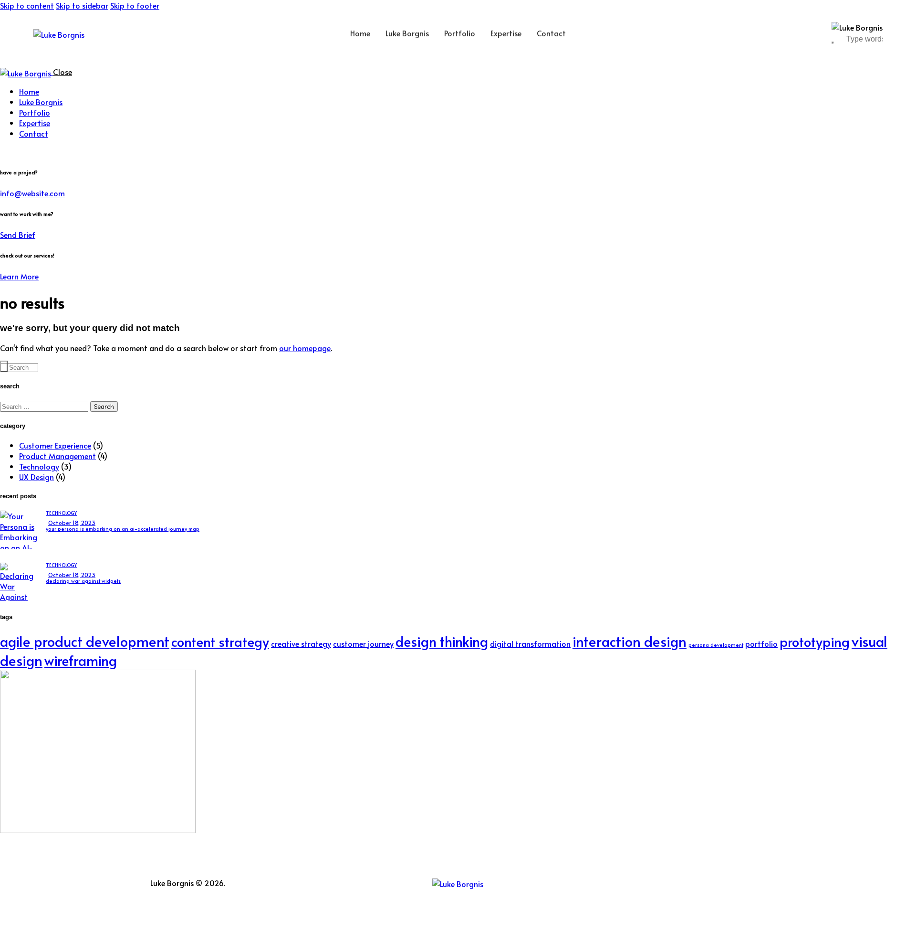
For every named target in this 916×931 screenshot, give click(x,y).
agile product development (84, 641)
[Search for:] (45, 406)
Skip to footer (134, 5)
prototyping (815, 641)
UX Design (36, 476)
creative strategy (301, 643)
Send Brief (17, 234)
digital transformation (530, 643)
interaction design (629, 641)
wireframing (80, 660)
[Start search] (4, 366)
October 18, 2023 (71, 522)
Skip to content (27, 5)
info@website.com (32, 193)
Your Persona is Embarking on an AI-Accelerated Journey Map (122, 528)
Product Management (57, 455)
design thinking (442, 641)
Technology (39, 466)
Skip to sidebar (82, 5)
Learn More (19, 276)
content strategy (220, 641)
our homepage (305, 347)
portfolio (761, 643)
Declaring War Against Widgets (83, 580)
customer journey (363, 643)
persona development (715, 644)
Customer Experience (55, 445)
